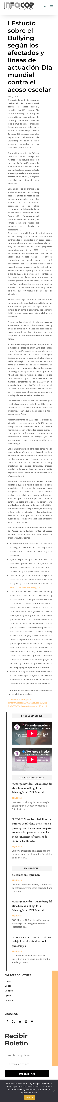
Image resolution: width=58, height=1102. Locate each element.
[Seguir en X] (13, 1021)
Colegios (9, 990)
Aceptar (30, 1097)
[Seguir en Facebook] (7, 1021)
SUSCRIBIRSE (27, 1073)
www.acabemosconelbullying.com (25, 587)
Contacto (9, 1000)
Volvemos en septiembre (26, 875)
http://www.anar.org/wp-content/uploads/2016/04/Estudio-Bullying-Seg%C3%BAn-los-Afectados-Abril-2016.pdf (27, 703)
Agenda (8, 995)
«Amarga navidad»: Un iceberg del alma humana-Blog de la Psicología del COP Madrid (32, 788)
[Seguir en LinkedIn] (19, 1021)
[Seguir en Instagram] (25, 1021)
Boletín (8, 985)
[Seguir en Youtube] (32, 1021)
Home (8, 981)
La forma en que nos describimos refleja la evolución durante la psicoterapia (31, 941)
